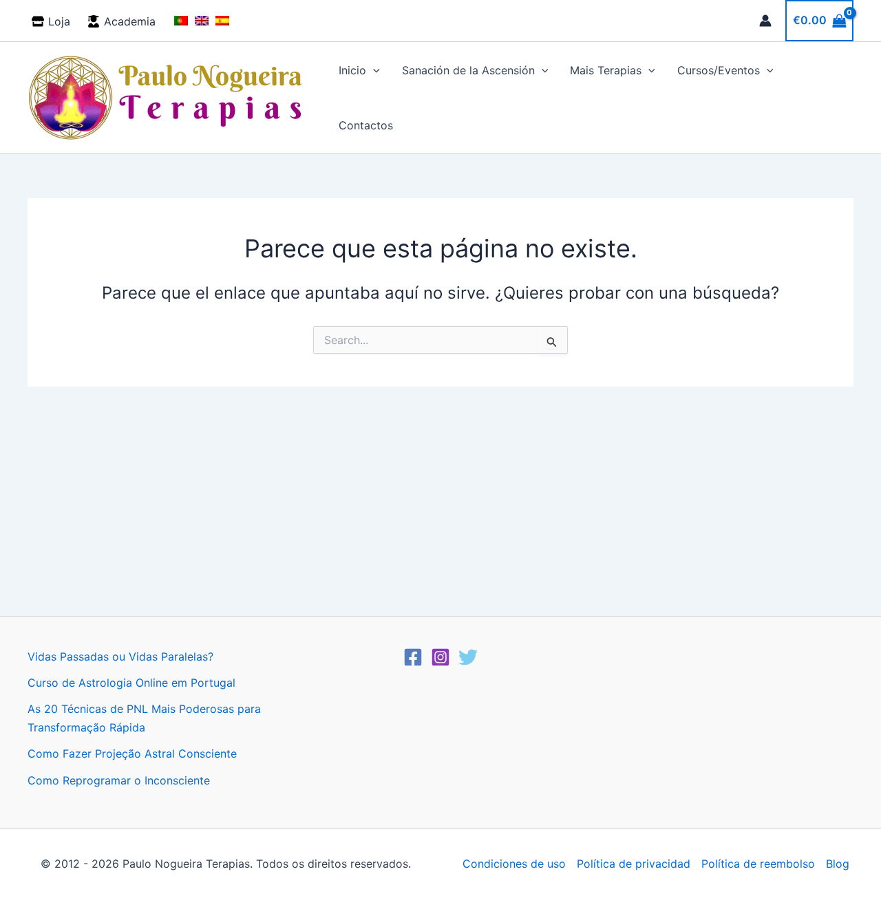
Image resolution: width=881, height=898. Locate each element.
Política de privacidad (633, 863)
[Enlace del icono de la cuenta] (765, 20)
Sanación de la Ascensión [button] (468, 70)
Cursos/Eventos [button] (718, 70)
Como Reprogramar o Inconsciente (119, 780)
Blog (837, 863)
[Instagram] (440, 657)
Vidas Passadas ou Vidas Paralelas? (120, 656)
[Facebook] (413, 657)
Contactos (366, 125)
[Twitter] (468, 657)
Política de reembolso (758, 863)
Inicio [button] (352, 70)
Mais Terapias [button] (605, 70)
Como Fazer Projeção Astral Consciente (132, 753)
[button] (373, 70)
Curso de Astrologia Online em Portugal (131, 682)
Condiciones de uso (514, 863)
